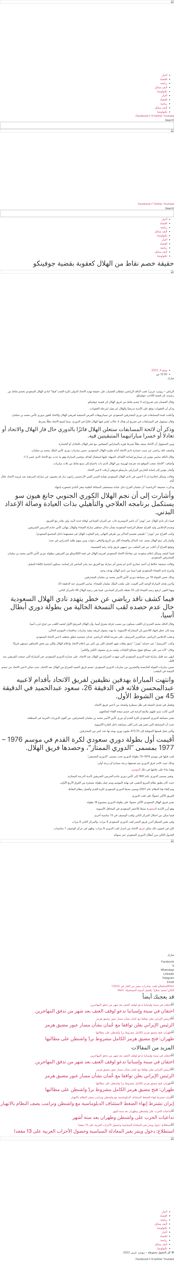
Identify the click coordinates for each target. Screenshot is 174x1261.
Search (169, 120)
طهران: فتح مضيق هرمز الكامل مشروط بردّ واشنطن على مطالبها (109, 1038)
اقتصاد (163, 79)
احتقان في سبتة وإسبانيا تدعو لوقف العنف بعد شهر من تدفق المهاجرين (104, 1011)
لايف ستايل (161, 87)
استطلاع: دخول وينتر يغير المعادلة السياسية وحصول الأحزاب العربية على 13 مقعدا (94, 1131)
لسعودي (152, 808)
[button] (87, 961)
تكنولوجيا (162, 91)
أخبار (164, 75)
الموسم (136, 769)
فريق (142, 828)
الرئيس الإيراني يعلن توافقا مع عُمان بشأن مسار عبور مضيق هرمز (109, 1025)
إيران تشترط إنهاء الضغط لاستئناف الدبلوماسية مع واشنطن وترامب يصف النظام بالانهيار (87, 1103)
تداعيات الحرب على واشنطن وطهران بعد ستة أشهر (123, 1117)
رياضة (163, 83)
